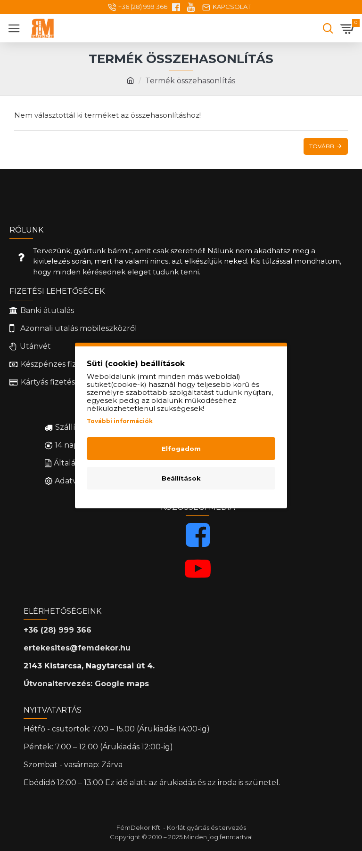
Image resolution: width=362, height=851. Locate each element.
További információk (120, 421)
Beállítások (181, 478)
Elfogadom (181, 448)
